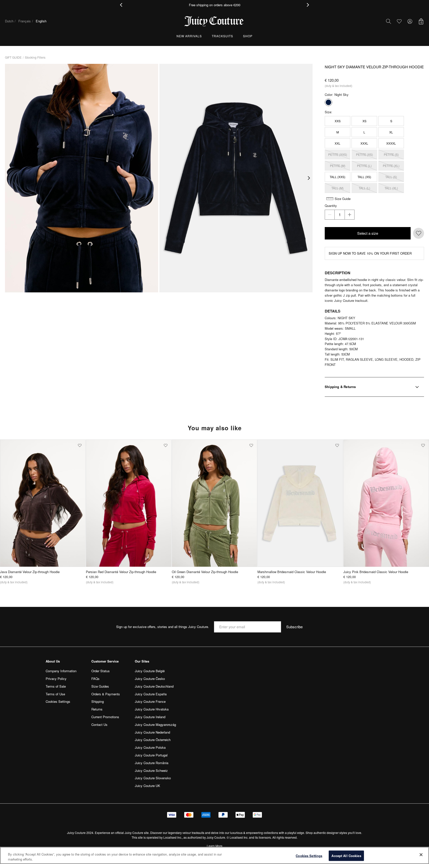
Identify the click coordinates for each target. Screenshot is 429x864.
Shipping (97, 701)
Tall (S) (391, 177)
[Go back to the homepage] (214, 21)
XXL (337, 143)
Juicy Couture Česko (150, 678)
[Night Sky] (328, 102)
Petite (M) (337, 165)
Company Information (61, 670)
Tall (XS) (364, 177)
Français (24, 21)
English (41, 21)
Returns (97, 709)
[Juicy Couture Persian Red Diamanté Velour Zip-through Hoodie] (129, 503)
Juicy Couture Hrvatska (152, 709)
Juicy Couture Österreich (153, 739)
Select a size (367, 233)
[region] (214, 855)
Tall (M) (337, 188)
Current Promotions (105, 716)
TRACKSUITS (222, 36)
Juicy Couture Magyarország (155, 724)
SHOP (247, 36)
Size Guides (100, 686)
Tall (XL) (391, 188)
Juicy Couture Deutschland (154, 686)
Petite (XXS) (337, 154)
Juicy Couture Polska (150, 747)
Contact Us (99, 724)
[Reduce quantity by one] (330, 215)
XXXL (364, 143)
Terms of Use (55, 694)
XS (364, 121)
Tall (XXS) (337, 177)
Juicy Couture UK (147, 785)
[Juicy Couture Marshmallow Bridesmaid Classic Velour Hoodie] (300, 503)
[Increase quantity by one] (350, 215)
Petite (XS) (364, 154)
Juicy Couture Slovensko (153, 778)
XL (391, 132)
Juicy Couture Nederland (152, 732)
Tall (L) (364, 188)
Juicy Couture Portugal (151, 755)
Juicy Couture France (150, 701)
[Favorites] (399, 21)
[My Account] (410, 21)
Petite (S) (391, 154)
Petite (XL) (391, 165)
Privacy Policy (56, 678)
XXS (338, 121)
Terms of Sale (56, 686)
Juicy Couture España (151, 694)
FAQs (95, 678)
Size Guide (343, 198)
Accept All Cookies (346, 855)
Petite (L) (364, 165)
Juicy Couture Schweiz (151, 770)
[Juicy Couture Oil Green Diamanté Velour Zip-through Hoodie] (214, 503)
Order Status (100, 670)
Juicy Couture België (150, 670)
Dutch (9, 21)
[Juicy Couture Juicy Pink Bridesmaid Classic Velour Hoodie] (386, 503)
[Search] (388, 21)
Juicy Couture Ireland (150, 716)
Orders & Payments (105, 694)
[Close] (421, 854)
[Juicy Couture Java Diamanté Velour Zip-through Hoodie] (43, 503)
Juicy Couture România (151, 762)
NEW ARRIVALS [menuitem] (189, 36)
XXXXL (391, 143)
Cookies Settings (309, 855)
